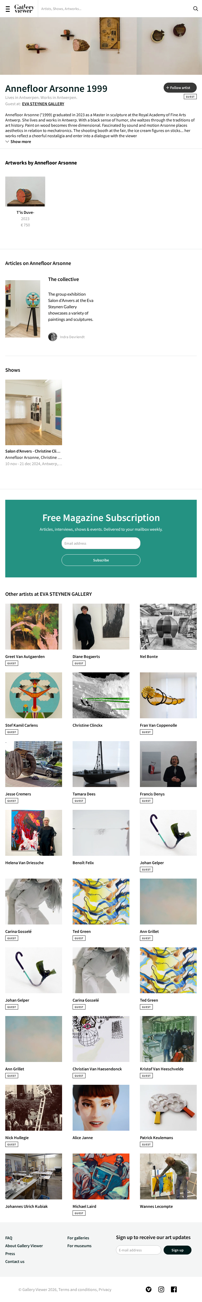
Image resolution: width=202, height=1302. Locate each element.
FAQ (8, 1237)
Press (10, 1253)
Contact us (14, 1261)
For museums (79, 1245)
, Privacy (104, 1289)
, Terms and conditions (77, 1289)
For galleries (78, 1237)
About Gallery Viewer (24, 1245)
